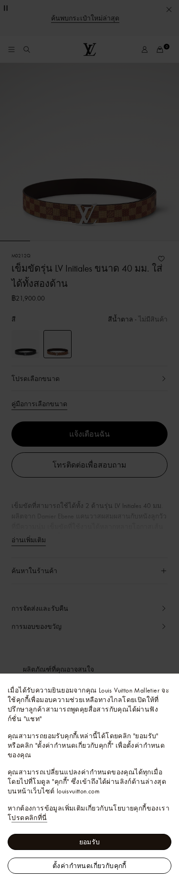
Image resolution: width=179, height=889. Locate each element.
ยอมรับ (89, 842)
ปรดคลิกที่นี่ (29, 817)
